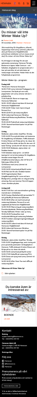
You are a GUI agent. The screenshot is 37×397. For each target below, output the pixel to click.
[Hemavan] (6, 3)
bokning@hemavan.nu (15, 336)
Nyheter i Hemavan (24, 43)
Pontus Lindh (8, 40)
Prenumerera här (11, 386)
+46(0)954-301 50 (12, 339)
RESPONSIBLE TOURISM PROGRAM (14, 393)
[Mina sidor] (23, 3)
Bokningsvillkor (7, 352)
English (15, 3)
